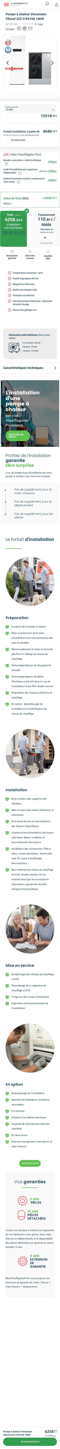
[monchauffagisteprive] (24, 4)
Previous (7, 63)
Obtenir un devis (30, 1163)
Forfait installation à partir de (21, 131)
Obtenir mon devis (30, 1442)
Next (52, 63)
